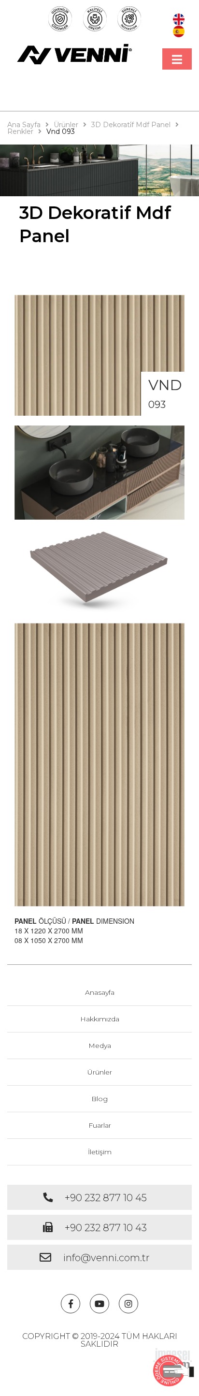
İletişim (100, 1152)
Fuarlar (99, 1125)
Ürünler (99, 1072)
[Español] (179, 30)
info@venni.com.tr (106, 1258)
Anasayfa (99, 992)
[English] (179, 18)
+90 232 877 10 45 (106, 1198)
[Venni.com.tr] (74, 54)
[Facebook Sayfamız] (70, 1303)
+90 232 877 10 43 (106, 1228)
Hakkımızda (99, 1019)
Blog (99, 1098)
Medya (99, 1045)
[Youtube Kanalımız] (99, 1303)
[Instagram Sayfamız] (128, 1303)
